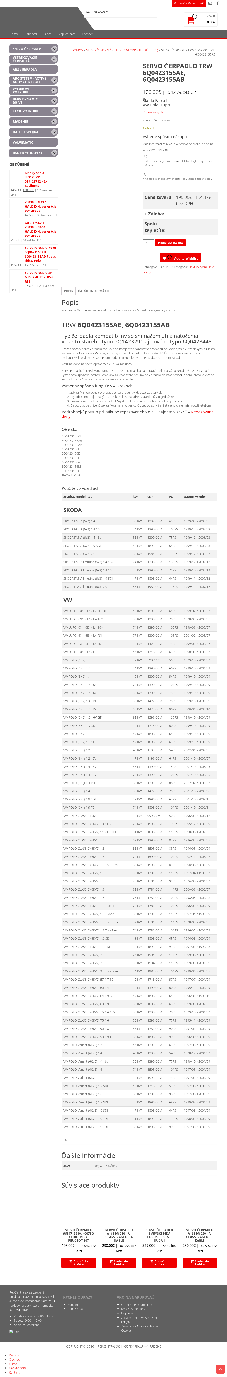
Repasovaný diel (154, 112)
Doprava (127, 1313)
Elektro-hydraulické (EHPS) (136, 50)
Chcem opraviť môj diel (166, 157)
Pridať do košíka (170, 243)
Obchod (31, 34)
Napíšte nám (66, 34)
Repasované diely (133, 1309)
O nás (47, 34)
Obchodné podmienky (136, 1304)
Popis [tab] (68, 291)
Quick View (93, 1197)
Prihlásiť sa (75, 1309)
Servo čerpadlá (98, 50)
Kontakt (87, 34)
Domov (14, 34)
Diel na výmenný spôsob (167, 175)
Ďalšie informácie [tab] (94, 291)
